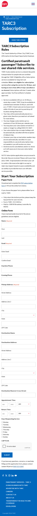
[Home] (4, 4)
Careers (9, 491)
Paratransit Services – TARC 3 (18, 482)
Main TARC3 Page (18, 40)
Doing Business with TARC (17, 485)
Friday (5, 432)
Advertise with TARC (14, 488)
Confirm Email (6, 260)
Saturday (6, 434)
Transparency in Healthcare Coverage (18, 502)
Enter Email (5, 251)
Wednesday (7, 427)
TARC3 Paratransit (16, 17)
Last (2, 238)
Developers (11, 506)
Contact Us (11, 494)
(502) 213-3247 (18, 466)
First (3, 229)
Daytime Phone (7, 266)
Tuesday (6, 424)
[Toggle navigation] (33, 4)
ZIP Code (4, 328)
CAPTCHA (5, 441)
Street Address (6, 293)
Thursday (6, 429)
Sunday (5, 437)
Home (7, 17)
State (3, 319)
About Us (10, 498)
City (2, 310)
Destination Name (8, 333)
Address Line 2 (6, 302)
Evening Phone (6, 275)
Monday (5, 422)
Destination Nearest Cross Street (13, 391)
